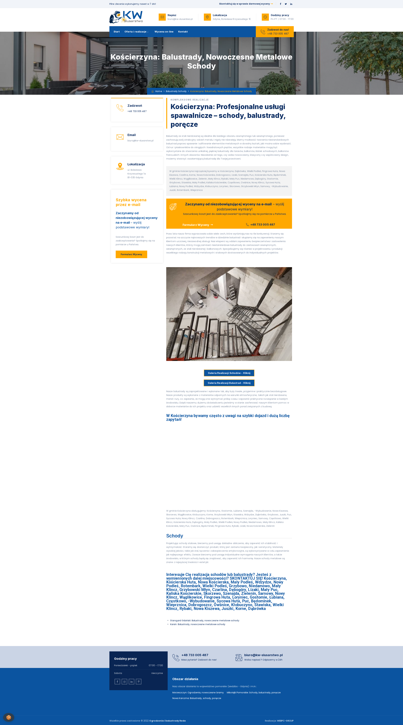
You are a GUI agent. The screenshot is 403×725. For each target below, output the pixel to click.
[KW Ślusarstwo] (126, 17)
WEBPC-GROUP (285, 720)
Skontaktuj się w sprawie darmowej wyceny (244, 3)
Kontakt (183, 31)
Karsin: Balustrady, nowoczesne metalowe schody (197, 624)
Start (117, 31)
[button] (131, 254)
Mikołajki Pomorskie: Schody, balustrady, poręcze (254, 692)
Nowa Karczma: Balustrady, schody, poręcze (196, 698)
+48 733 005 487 (137, 111)
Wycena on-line (164, 31)
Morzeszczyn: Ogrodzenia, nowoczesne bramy (198, 692)
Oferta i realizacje (136, 31)
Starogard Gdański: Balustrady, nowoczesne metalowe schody (204, 620)
